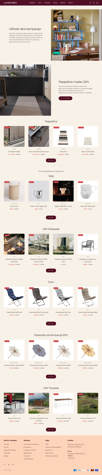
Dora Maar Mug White (87, 206)
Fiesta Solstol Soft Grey (63, 312)
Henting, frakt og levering (31, 444)
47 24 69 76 (71, 458)
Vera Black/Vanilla (14, 152)
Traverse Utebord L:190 (63, 418)
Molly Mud (63, 152)
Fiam (14, 309)
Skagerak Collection (14, 362)
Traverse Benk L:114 (14, 418)
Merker (62, 3)
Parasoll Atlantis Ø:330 (63, 365)
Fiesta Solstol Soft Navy (14, 312)
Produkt (47, 3)
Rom (39, 3)
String (55, 3)
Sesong (6, 456)
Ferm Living (63, 203)
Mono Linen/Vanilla (87, 152)
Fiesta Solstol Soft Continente (38, 312)
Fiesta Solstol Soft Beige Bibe (87, 312)
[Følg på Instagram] (9, 464)
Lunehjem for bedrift (30, 450)
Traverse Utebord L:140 (87, 418)
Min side (6, 444)
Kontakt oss (48, 450)
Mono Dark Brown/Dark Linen (39, 152)
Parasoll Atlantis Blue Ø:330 (39, 365)
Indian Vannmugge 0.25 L (38, 206)
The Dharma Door (14, 203)
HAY (39, 203)
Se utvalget (65, 98)
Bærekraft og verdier (10, 450)
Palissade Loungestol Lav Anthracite (87, 260)
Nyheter (32, 3)
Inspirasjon (7, 453)
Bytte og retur (49, 453)
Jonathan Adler (88, 203)
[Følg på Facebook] (4, 464)
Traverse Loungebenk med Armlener (39, 419)
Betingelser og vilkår (51, 456)
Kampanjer (27, 456)
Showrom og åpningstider (53, 447)
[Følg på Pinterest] (13, 464)
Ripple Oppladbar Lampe (63, 206)
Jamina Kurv (14, 206)
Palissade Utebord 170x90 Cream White (38, 260)
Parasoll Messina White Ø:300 (14, 365)
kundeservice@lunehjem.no (76, 453)
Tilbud (70, 3)
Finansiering (27, 447)
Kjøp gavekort (28, 453)
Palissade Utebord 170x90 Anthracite (14, 260)
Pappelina (14, 149)
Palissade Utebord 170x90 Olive (63, 260)
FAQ (46, 444)
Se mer (51, 160)
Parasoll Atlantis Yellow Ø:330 (87, 365)
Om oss (6, 447)
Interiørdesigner (28, 459)
